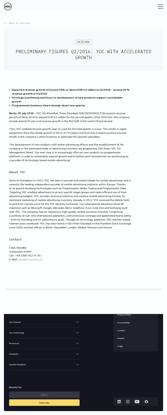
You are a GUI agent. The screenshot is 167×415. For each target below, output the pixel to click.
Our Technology (16, 332)
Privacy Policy (124, 315)
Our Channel (15, 322)
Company (13, 354)
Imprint (120, 338)
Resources (14, 343)
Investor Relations (17, 364)
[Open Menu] (160, 6)
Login (120, 346)
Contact (121, 330)
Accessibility (123, 322)
